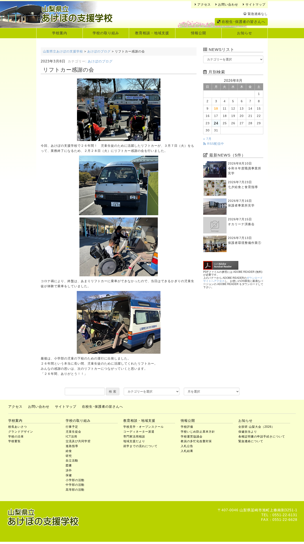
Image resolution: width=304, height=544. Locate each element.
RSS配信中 (215, 143)
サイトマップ (254, 4)
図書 (69, 465)
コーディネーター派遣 (138, 431)
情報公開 (198, 33)
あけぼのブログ (100, 61)
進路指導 (72, 446)
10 (216, 108)
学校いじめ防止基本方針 (198, 431)
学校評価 (187, 426)
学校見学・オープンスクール (143, 426)
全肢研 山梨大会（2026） (256, 426)
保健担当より (247, 431)
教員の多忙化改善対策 (196, 441)
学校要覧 (14, 441)
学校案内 (59, 33)
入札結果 (187, 451)
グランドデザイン (20, 431)
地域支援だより (134, 441)
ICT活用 (71, 436)
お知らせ (244, 33)
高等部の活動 (75, 489)
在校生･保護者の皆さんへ (243, 22)
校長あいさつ (17, 426)
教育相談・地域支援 (152, 33)
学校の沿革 (16, 436)
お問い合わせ (227, 4)
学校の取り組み (106, 33)
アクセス (203, 4)
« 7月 (207, 139)
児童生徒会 (73, 431)
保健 (69, 475)
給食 (69, 451)
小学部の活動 (75, 480)
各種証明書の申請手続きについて (261, 436)
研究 (69, 456)
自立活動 (72, 460)
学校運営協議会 (192, 436)
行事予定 (72, 426)
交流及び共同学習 (78, 441)
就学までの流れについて (140, 446)
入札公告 (187, 446)
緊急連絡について (250, 441)
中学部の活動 (75, 484)
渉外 (69, 470)
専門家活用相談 (134, 436)
